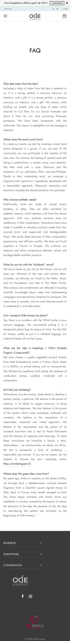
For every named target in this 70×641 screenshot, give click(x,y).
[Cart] (65, 16)
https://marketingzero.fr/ (17, 464)
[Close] (67, 3)
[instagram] (57, 9)
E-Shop (66, 9)
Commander (57, 3)
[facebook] (53, 9)
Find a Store (8, 9)
